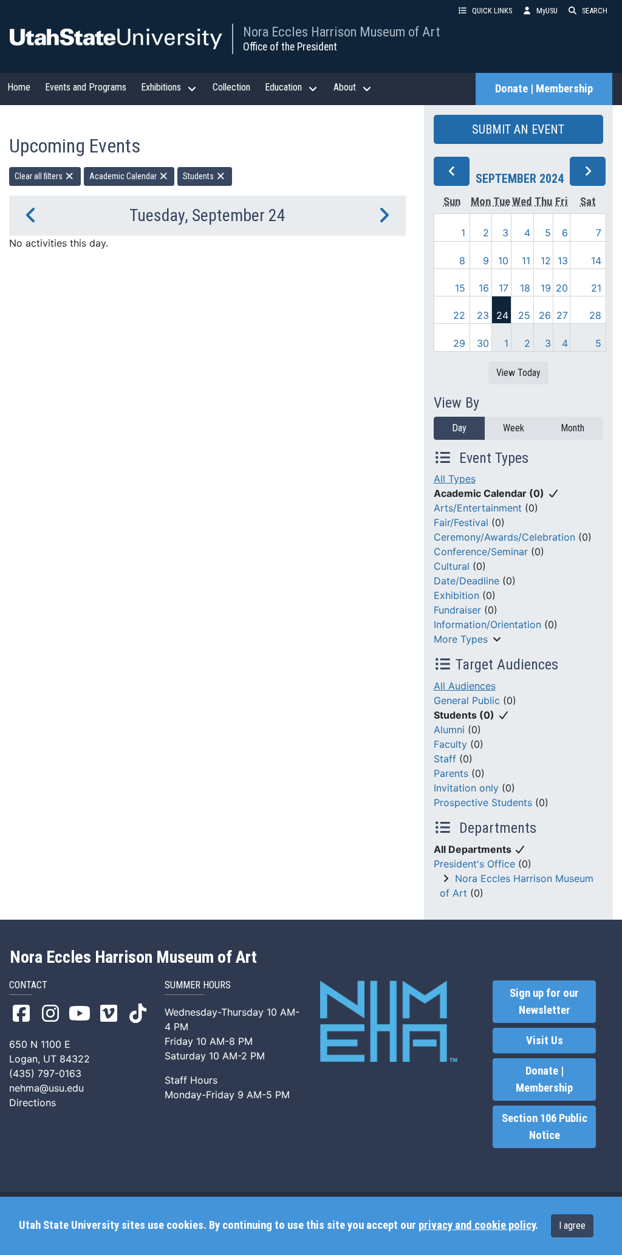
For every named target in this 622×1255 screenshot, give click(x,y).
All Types (455, 479)
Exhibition (456, 595)
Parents (451, 773)
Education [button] (283, 87)
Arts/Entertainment (478, 508)
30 (483, 343)
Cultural (452, 566)
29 (459, 343)
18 (525, 288)
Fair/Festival (461, 522)
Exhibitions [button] (161, 87)
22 (459, 315)
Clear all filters (39, 176)
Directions (32, 1102)
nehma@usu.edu (46, 1088)
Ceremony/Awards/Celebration (504, 537)
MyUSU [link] (547, 10)
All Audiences (465, 686)
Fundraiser (457, 610)
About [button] (344, 87)
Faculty (450, 744)
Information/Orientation (487, 624)
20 (562, 288)
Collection (231, 87)
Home (18, 87)
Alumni (449, 729)
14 (596, 261)
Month (572, 428)
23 (483, 315)
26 (545, 315)
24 (502, 315)
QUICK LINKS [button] (492, 10)
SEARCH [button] (594, 10)
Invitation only (466, 788)
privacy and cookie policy (477, 1225)
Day (459, 428)
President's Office (474, 864)
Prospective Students (483, 802)
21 (596, 288)
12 (546, 261)
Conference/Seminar (481, 551)
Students (199, 176)
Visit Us (544, 1040)
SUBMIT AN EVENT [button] (518, 129)
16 (484, 288)
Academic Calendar (124, 176)
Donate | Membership (544, 88)
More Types (461, 639)
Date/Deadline (466, 581)
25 (524, 315)
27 (562, 315)
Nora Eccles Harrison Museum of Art (341, 31)
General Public (467, 700)
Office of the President (290, 47)
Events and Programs (85, 87)
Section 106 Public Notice (544, 1127)
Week (513, 428)
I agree (572, 1225)
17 (503, 288)
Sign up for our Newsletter (544, 1002)
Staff (445, 759)
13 (563, 261)
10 (503, 261)
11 (526, 261)
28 (595, 315)
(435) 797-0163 (45, 1073)
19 (546, 288)
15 (460, 288)
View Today (518, 372)
